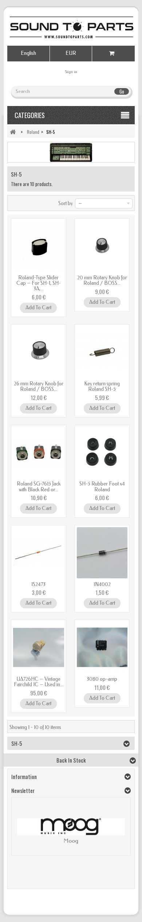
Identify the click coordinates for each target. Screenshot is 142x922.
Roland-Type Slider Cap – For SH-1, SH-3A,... (38, 283)
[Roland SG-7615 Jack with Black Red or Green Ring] (38, 452)
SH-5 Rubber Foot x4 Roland (102, 486)
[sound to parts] (71, 27)
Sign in (71, 71)
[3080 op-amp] (102, 647)
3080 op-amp (102, 679)
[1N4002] (102, 552)
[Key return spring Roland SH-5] (102, 352)
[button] (21, 832)
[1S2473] (38, 552)
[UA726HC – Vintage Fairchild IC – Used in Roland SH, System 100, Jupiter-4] (38, 647)
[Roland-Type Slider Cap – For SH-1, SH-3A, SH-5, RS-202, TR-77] (38, 246)
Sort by (65, 203)
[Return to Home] (13, 131)
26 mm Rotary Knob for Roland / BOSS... (38, 386)
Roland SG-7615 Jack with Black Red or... (38, 486)
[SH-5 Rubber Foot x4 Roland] (102, 452)
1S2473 (38, 584)
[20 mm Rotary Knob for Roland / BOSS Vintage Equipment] (102, 246)
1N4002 (102, 584)
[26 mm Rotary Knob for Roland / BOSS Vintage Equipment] (38, 352)
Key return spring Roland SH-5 (102, 386)
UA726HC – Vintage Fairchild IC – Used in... (38, 682)
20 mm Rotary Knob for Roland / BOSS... (102, 280)
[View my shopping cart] (113, 53)
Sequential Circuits (71, 841)
